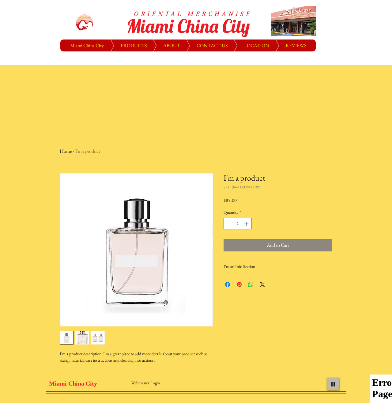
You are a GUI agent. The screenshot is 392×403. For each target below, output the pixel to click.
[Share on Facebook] (227, 284)
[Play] (333, 384)
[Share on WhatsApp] (250, 284)
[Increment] (247, 223)
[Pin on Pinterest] (239, 284)
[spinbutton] (237, 223)
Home (66, 151)
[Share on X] (262, 284)
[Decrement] (228, 223)
